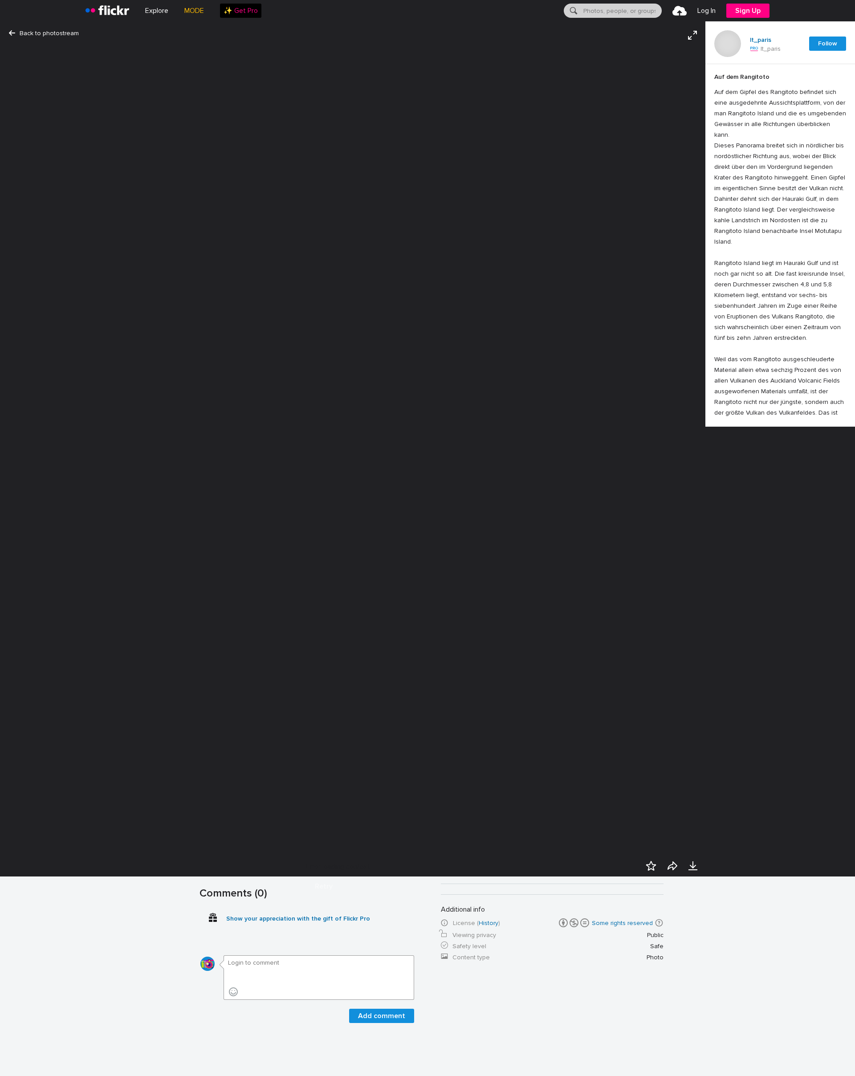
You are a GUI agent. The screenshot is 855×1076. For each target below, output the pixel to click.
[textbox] (621, 11)
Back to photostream (49, 33)
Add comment (381, 1015)
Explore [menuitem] (156, 10)
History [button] (488, 923)
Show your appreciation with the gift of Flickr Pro (298, 918)
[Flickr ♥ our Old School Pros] (754, 49)
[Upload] (679, 11)
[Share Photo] (672, 866)
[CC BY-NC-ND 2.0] (574, 922)
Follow (827, 43)
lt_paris (760, 40)
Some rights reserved (622, 923)
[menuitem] (240, 10)
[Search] (573, 11)
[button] (659, 922)
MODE (194, 10)
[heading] (107, 10)
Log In (706, 10)
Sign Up (748, 10)
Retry (324, 886)
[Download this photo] (693, 866)
